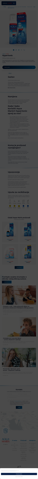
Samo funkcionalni (19, 476)
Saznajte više (5, 314)
